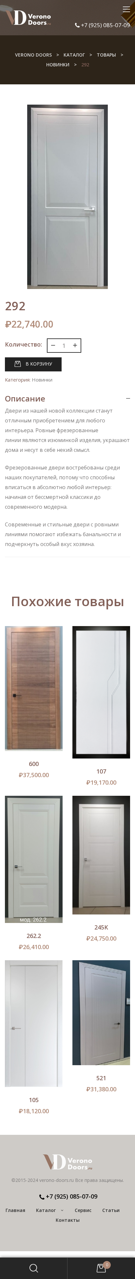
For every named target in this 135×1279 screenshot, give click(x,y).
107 (101, 771)
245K (101, 927)
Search (34, 1268)
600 (34, 764)
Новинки (42, 379)
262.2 (34, 936)
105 (34, 1100)
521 (101, 1078)
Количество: (23, 344)
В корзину (39, 364)
